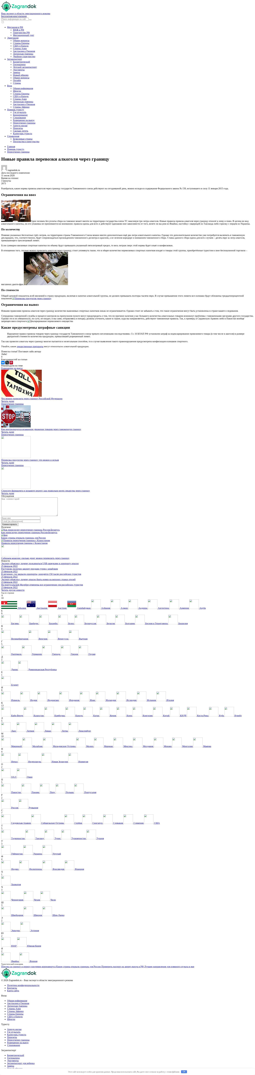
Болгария (130, 623)
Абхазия (21, 608)
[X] (7, 362)
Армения (184, 608)
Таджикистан (18, 838)
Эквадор (15, 930)
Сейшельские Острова (52, 823)
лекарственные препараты (30, 346)
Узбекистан (17, 853)
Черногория (17, 900)
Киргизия (147, 715)
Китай (166, 715)
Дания (14, 669)
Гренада (56, 654)
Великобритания (20, 639)
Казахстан (38, 715)
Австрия (62, 608)
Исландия (131, 700)
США (156, 823)
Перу (52, 792)
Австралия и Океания (24, 51)
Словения (138, 823)
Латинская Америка (23, 54)
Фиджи (15, 869)
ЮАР (14, 946)
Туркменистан (78, 838)
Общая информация (23, 88)
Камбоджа (59, 715)
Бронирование (20, 115)
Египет (14, 685)
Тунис (57, 838)
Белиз (71, 623)
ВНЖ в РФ (18, 30)
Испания (151, 700)
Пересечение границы (24, 123)
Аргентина (163, 608)
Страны (17, 83)
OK (184, 1072)
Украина (37, 853)
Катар (96, 715)
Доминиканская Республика (42, 669)
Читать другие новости (12, 590)
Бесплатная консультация (14, 16)
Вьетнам (83, 639)
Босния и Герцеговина (156, 623)
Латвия (30, 731)
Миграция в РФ (15, 27)
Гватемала (16, 654)
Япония (33, 961)
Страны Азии (20, 48)
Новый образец (20, 75)
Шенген (17, 91)
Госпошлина (19, 64)
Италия (170, 700)
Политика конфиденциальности (23, 985)
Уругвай (56, 853)
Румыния (33, 807)
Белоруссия (90, 623)
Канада (79, 715)
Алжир (124, 608)
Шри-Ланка (58, 915)
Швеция (37, 915)
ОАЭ (14, 777)
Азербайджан (83, 608)
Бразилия (183, 623)
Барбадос (34, 623)
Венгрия (43, 639)
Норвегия (83, 761)
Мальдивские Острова (64, 746)
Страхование (19, 117)
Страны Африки (21, 107)
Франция (79, 869)
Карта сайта (13, 990)
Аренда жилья (20, 125)
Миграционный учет (23, 35)
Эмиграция (12, 38)
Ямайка (15, 961)
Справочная (13, 136)
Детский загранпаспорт (25, 67)
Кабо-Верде (17, 715)
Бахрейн (53, 623)
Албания (106, 608)
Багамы (15, 623)
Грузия (91, 654)
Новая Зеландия (59, 761)
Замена (16, 72)
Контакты (12, 988)
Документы (19, 70)
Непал (14, 761)
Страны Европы (21, 43)
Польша (69, 792)
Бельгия (110, 623)
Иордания (74, 700)
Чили (53, 900)
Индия (33, 700)
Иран (92, 700)
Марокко (108, 746)
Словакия (118, 823)
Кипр (129, 715)
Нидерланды (35, 761)
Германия (36, 654)
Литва (64, 731)
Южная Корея (34, 946)
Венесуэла (63, 639)
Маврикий (16, 746)
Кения (113, 715)
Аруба (202, 608)
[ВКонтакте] (3, 362)
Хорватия (16, 884)
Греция (74, 654)
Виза (9, 85)
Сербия (78, 823)
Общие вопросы (21, 40)
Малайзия (37, 746)
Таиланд (40, 838)
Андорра (143, 608)
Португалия (90, 792)
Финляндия (58, 869)
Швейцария (17, 915)
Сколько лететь (20, 131)
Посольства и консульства (26, 141)
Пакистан (16, 792)
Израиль (15, 700)
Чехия (36, 900)
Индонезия (53, 700)
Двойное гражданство (24, 56)
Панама (35, 792)
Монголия (187, 746)
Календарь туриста (22, 133)
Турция (100, 838)
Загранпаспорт (14, 59)
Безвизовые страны (22, 139)
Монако (167, 746)
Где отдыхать (19, 112)
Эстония (34, 930)
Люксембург (84, 731)
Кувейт (238, 715)
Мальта (90, 746)
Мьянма (207, 746)
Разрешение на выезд (23, 120)
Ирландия (110, 700)
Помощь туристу (15, 109)
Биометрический (21, 62)
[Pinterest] (11, 362)
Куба (221, 715)
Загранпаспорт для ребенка (21, 1063)
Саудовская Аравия (21, 823)
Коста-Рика (202, 715)
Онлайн (17, 80)
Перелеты (18, 128)
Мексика (128, 746)
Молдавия (148, 746)
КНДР (183, 715)
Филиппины (35, 869)
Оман (29, 777)
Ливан (48, 731)
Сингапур (97, 823)
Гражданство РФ (21, 32)
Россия (15, 807)
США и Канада (20, 46)
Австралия (42, 608)
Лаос (14, 731)
